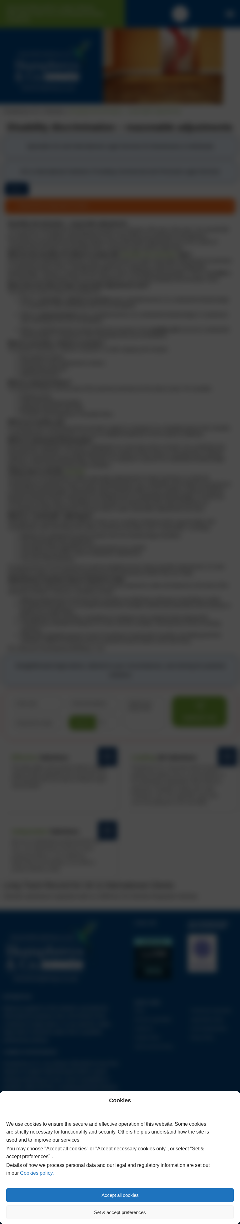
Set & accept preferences (120, 1212)
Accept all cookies (120, 1195)
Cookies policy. (37, 1173)
